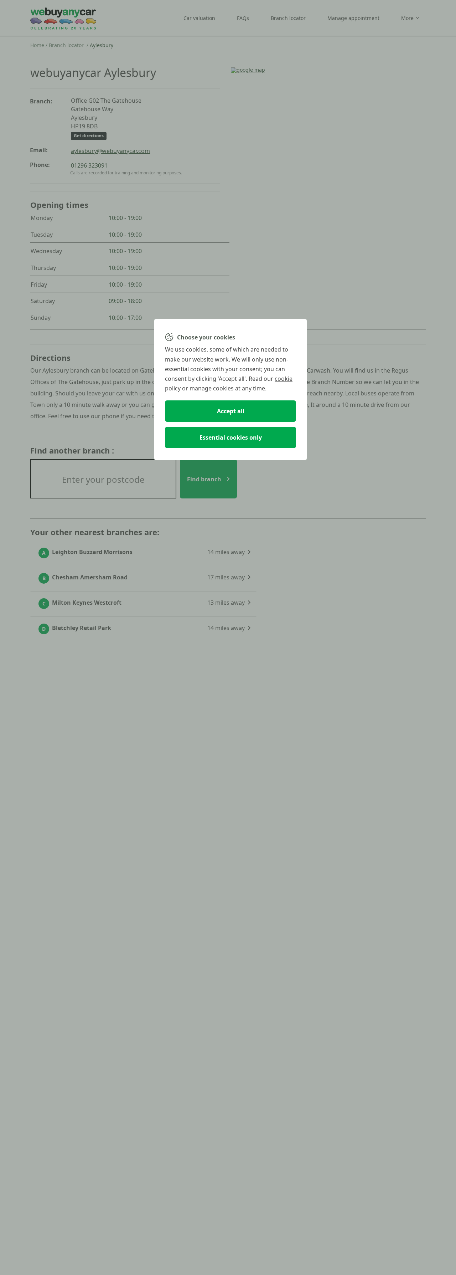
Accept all (230, 411)
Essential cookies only (231, 437)
